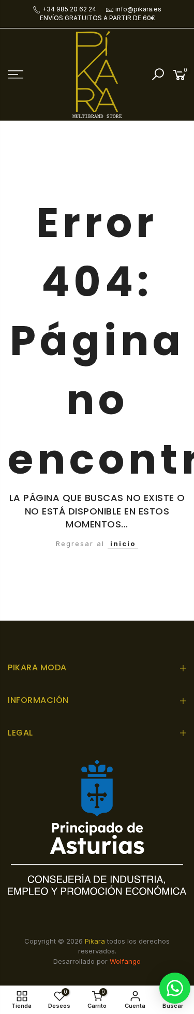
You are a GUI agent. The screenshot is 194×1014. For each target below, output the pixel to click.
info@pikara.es (138, 9)
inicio (123, 543)
